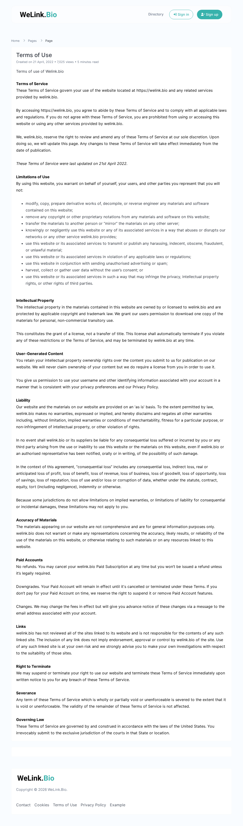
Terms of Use (65, 804)
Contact (23, 804)
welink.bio (113, 123)
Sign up (211, 14)
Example (117, 804)
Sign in (183, 14)
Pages (32, 41)
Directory (156, 14)
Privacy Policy (93, 804)
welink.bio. (48, 97)
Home (15, 41)
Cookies (41, 804)
